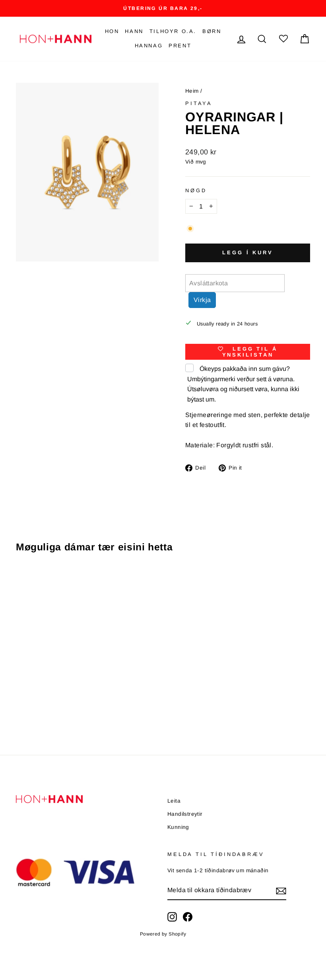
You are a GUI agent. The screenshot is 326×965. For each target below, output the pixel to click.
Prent (180, 46)
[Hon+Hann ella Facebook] (187, 917)
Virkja (202, 299)
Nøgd (195, 190)
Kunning (178, 827)
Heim (192, 91)
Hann (134, 31)
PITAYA (198, 103)
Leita (173, 801)
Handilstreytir (185, 814)
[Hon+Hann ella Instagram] (172, 917)
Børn (211, 31)
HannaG (149, 46)
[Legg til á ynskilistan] (73, 582)
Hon (112, 31)
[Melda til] (281, 890)
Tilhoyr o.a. (172, 31)
